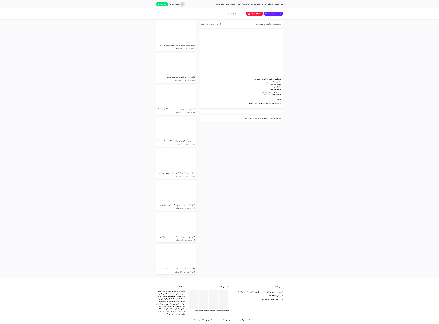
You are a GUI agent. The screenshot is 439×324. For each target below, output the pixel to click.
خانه (267, 118)
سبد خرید (163, 4)
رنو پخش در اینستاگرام (274, 13)
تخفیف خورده (230, 4)
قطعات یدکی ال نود (168, 309)
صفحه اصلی (279, 4)
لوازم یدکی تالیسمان (178, 314)
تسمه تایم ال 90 (180, 311)
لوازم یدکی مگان (165, 311)
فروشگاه (270, 4)
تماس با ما (245, 4)
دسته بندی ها (255, 4)
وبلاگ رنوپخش (219, 4)
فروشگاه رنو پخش (255, 13)
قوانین (239, 4)
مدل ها (264, 4)
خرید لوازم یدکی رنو (275, 103)
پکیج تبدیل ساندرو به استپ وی (268, 24)
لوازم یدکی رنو (181, 291)
